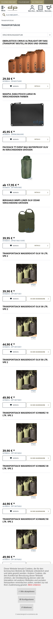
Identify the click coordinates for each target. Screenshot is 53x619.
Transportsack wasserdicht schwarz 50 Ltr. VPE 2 (25, 520)
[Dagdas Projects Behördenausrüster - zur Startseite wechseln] (12, 9)
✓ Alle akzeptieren (26, 591)
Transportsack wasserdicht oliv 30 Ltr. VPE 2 (25, 308)
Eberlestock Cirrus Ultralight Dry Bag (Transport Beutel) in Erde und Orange (25, 42)
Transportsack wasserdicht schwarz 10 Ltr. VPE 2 (25, 414)
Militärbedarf (37, 2)
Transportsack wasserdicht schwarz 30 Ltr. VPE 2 (25, 467)
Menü (3, 10)
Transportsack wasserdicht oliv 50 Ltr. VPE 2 (25, 361)
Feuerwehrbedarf (8, 2)
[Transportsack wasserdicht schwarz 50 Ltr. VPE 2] (26, 539)
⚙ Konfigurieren (26, 599)
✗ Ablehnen (26, 607)
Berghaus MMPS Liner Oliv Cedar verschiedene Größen (21, 201)
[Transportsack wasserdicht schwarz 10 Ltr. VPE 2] (26, 433)
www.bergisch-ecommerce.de (27, 614)
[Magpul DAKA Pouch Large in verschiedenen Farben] (26, 114)
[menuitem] (3, 8)
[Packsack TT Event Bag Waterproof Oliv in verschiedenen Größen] (26, 167)
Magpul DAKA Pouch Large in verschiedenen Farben (19, 95)
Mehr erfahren (34, 585)
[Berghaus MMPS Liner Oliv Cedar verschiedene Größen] (26, 221)
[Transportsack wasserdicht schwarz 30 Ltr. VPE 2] (26, 486)
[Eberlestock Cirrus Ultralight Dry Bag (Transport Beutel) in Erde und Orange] (26, 61)
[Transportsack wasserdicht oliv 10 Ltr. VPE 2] (26, 274)
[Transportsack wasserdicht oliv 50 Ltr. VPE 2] (26, 380)
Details (37, 86)
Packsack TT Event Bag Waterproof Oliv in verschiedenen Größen (25, 148)
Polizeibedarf (23, 2)
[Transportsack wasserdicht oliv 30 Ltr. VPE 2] (26, 327)
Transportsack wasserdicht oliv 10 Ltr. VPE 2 (25, 254)
